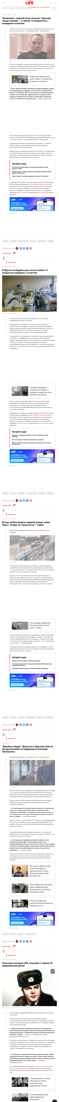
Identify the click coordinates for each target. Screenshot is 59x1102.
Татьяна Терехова (14, 959)
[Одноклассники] (30, 248)
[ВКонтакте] (27, 248)
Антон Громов (14, 213)
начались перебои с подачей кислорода (40, 184)
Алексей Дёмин (14, 465)
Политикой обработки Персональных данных (39, 7)
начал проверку (43, 192)
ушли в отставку (22, 192)
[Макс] (20, 248)
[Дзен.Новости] (16, 248)
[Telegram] (23, 248)
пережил (38, 647)
